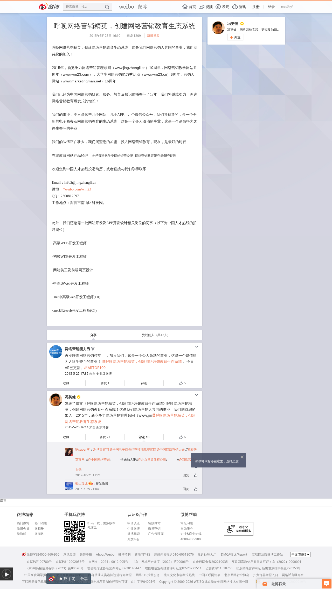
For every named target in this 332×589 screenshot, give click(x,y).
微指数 (39, 534)
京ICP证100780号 (39, 561)
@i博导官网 (101, 449)
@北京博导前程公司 (152, 459)
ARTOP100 (95, 367)
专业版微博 (104, 373)
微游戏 (21, 534)
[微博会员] (90, 483)
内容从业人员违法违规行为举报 (110, 575)
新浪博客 (153, 35)
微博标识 (133, 534)
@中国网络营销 (99, 459)
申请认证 (133, 523)
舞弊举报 (86, 554)
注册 (256, 6)
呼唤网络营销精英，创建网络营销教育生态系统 (142, 361)
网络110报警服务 (148, 575)
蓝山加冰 (81, 483)
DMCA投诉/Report (234, 554)
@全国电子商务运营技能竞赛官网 (133, 449)
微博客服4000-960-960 (43, 554)
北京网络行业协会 (236, 575)
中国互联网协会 (209, 575)
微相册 (39, 529)
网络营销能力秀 (77, 348)
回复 (186, 475)
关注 (235, 37)
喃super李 (82, 449)
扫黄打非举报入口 (265, 575)
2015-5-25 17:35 (76, 373)
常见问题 (187, 523)
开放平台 (133, 539)
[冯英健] (55, 405)
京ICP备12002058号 (70, 561)
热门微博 (23, 523)
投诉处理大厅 (207, 554)
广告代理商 (156, 534)
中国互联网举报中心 (38, 575)
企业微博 (133, 529)
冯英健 (70, 396)
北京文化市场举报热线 (179, 575)
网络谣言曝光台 (293, 575)
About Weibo (105, 554)
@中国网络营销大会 (171, 449)
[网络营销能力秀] (55, 357)
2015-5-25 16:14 (76, 427)
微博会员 (23, 529)
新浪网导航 (142, 554)
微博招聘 (124, 554)
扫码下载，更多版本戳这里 (101, 525)
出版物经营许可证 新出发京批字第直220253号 (268, 568)
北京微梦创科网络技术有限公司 (226, 581)
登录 (271, 6)
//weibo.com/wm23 (77, 189)
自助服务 (187, 529)
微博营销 (154, 529)
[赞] (196, 475)
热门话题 (40, 523)
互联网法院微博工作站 (267, 554)
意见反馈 (69, 554)
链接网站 (154, 523)
